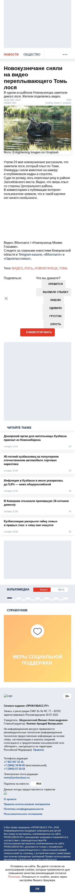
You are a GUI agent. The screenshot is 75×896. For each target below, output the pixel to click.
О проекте (10, 799)
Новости (11, 54)
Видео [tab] (44, 589)
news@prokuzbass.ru (17, 777)
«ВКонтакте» (53, 254)
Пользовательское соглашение (23, 814)
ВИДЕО (17, 268)
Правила (38, 749)
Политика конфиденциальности (23, 809)
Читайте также (19, 427)
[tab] (9, 598)
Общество (31, 54)
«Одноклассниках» (17, 258)
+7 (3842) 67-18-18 (14, 768)
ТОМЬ (63, 268)
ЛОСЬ (28, 268)
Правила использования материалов (27, 804)
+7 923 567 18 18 (13, 761)
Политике (14, 876)
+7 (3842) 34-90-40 (14, 765)
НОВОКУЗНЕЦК (46, 268)
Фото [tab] (61, 589)
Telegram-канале (30, 254)
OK (37, 888)
